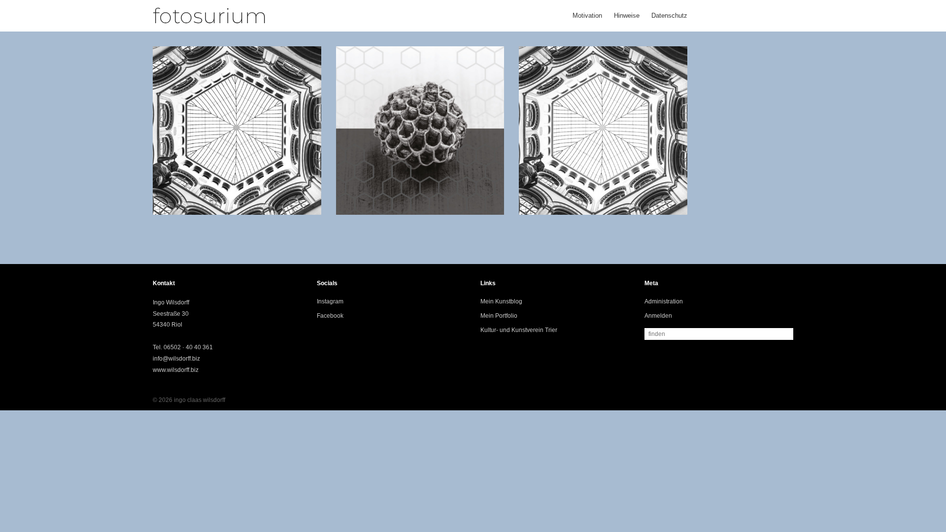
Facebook (330, 315)
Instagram (330, 301)
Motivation (587, 15)
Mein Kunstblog (501, 301)
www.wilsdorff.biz (176, 369)
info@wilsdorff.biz (176, 358)
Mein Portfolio (498, 315)
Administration (663, 301)
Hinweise (627, 15)
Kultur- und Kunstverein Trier (518, 330)
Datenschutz (669, 15)
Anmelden (658, 315)
